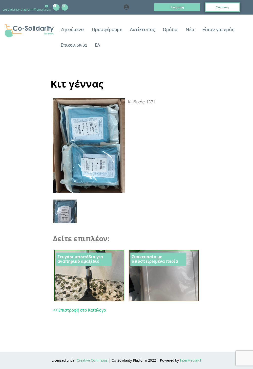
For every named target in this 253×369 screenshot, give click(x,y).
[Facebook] (56, 7)
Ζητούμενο (72, 29)
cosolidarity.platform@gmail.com (26, 9)
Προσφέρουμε (107, 29)
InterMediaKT (191, 360)
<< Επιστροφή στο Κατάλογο (79, 310)
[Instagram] (65, 7)
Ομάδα (170, 29)
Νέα (190, 29)
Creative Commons (92, 360)
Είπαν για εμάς (218, 29)
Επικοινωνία (74, 45)
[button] (126, 7)
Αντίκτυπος (142, 29)
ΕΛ (97, 45)
